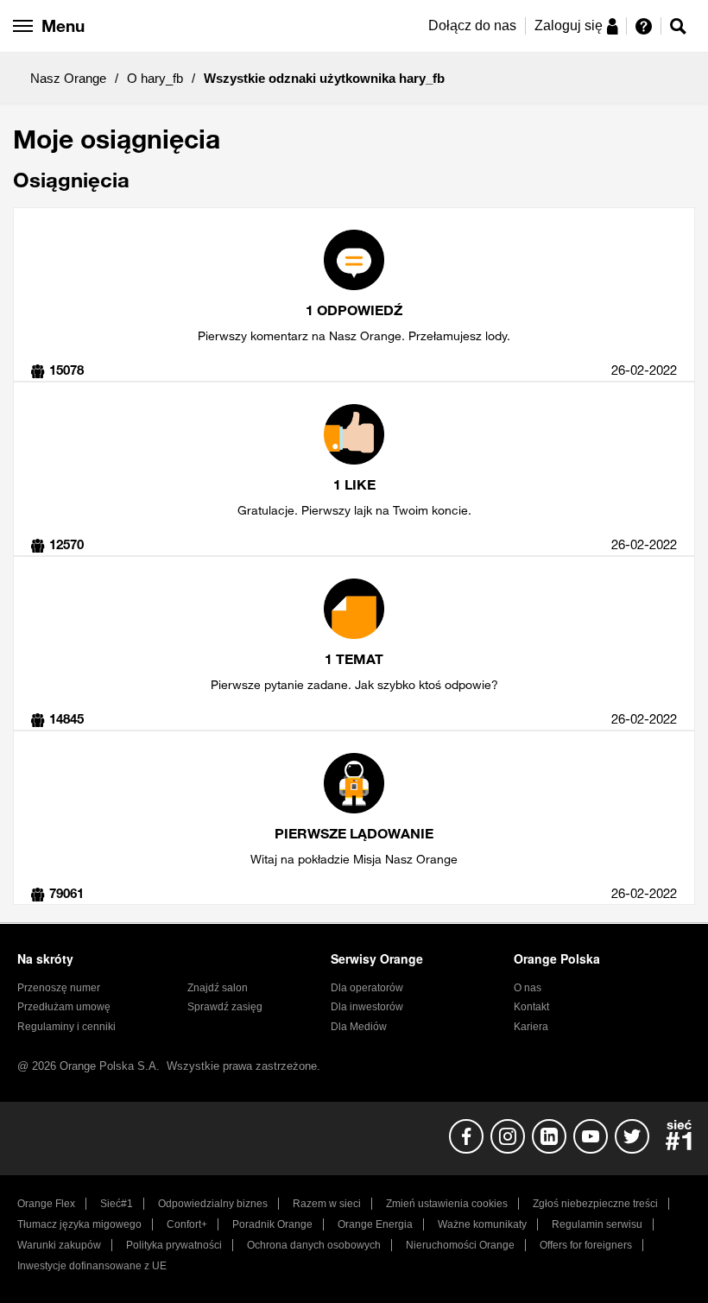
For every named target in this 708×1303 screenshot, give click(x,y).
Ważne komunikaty (482, 1224)
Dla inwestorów (367, 1007)
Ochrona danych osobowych (314, 1245)
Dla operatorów (367, 988)
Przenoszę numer (58, 988)
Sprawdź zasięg (224, 1007)
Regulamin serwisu (597, 1224)
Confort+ (187, 1224)
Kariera (531, 1027)
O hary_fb (155, 78)
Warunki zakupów (59, 1245)
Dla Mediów (359, 1027)
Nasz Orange (68, 78)
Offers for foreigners (586, 1245)
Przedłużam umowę (64, 1007)
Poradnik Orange (272, 1224)
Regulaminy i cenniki (66, 1027)
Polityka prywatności (174, 1245)
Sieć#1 (116, 1204)
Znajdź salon (217, 988)
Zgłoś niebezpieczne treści (595, 1204)
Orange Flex (46, 1204)
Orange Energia (375, 1224)
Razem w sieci (327, 1204)
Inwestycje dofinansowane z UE (92, 1266)
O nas (527, 988)
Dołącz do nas (472, 25)
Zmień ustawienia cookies (447, 1204)
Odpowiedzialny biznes (213, 1204)
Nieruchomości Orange (460, 1245)
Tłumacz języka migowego (79, 1224)
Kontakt (531, 1007)
